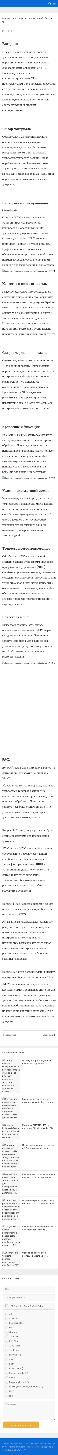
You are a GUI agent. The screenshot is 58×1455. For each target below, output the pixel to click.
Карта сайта (33, 1446)
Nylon (12, 1377)
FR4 (11, 1395)
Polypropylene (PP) (19, 1382)
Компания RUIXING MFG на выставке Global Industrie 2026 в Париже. (38, 1127)
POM (11, 1363)
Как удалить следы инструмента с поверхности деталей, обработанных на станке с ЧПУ (39, 1228)
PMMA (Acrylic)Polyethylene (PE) (26, 1386)
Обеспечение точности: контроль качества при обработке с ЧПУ (34, 1254)
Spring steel (15, 1354)
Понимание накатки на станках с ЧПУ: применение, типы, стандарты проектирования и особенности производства (38, 1147)
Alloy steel (14, 1345)
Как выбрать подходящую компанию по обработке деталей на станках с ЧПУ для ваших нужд (39, 1101)
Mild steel (14, 1341)
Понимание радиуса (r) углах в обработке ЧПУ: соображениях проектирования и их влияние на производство (39, 1202)
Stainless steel (16, 1322)
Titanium (14, 1336)
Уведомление (48, 1446)
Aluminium (14, 1318)
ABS (11, 1359)
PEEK (11, 1391)
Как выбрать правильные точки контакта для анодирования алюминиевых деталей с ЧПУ (38, 1176)
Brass (12, 1327)
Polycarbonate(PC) (19, 1373)
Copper (13, 1332)
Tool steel (14, 1350)
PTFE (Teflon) (16, 1368)
